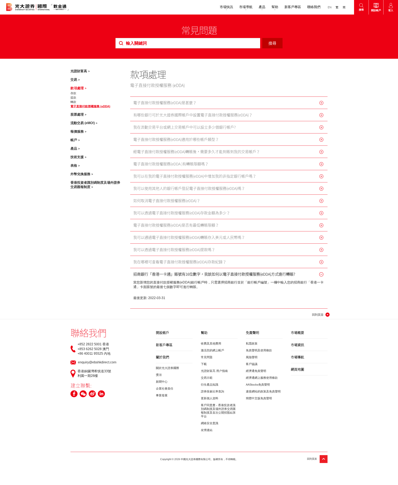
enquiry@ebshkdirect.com (97, 362)
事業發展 (161, 395)
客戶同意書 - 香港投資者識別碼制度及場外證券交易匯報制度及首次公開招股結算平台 (218, 410)
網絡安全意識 (209, 423)
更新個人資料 (209, 398)
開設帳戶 (162, 332)
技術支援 (77, 157)
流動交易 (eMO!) (82, 123)
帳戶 (73, 140)
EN (329, 7)
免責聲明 (252, 332)
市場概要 (297, 332)
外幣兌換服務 (80, 174)
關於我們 (162, 356)
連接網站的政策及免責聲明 (263, 391)
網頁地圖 (297, 369)
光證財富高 (78, 71)
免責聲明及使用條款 (259, 350)
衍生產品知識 (209, 384)
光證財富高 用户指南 (214, 371)
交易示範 (206, 377)
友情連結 (206, 430)
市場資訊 (297, 344)
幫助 (275, 7)
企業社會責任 (164, 388)
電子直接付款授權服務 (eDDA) (90, 106)
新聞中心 (161, 381)
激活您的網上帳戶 (212, 350)
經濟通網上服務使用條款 (262, 377)
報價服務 (77, 131)
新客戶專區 (292, 7)
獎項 (159, 374)
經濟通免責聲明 (256, 371)
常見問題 (206, 357)
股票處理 (77, 114)
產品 (262, 7)
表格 (73, 165)
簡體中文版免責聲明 (259, 398)
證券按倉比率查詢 (212, 391)
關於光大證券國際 (167, 368)
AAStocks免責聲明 (258, 384)
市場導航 (245, 7)
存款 (73, 93)
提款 (73, 97)
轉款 (73, 102)
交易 (73, 79)
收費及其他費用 (211, 343)
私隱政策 (251, 343)
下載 (204, 364)
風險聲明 (251, 357)
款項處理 (77, 88)
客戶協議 (251, 364)
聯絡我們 (313, 7)
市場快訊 (226, 7)
